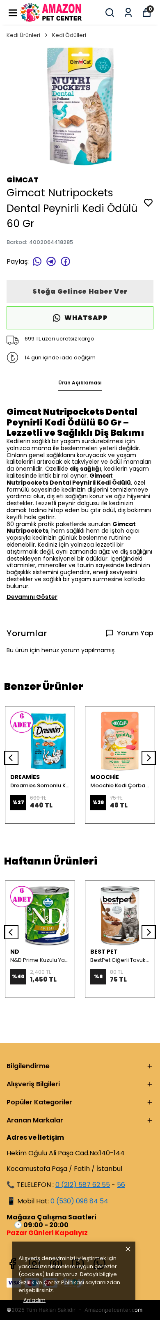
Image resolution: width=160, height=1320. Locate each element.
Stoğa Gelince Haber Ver (80, 291)
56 (121, 1184)
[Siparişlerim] (128, 12)
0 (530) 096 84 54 (79, 1201)
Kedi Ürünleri (23, 35)
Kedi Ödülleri (69, 35)
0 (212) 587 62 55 (82, 1184)
